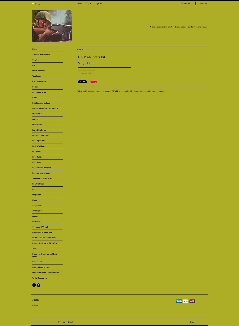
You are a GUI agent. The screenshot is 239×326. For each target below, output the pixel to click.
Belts (34, 189)
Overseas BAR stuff (40, 227)
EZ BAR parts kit (90, 49)
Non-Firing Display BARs (42, 232)
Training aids (37, 211)
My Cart (188, 3)
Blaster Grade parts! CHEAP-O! (44, 243)
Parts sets (36, 221)
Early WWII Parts (39, 146)
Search (79, 3)
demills (35, 216)
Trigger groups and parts (42, 178)
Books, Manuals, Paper (41, 267)
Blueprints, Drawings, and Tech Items (44, 255)
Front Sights (37, 124)
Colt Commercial (39, 81)
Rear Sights (37, 157)
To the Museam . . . (39, 278)
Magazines (36, 194)
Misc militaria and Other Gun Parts (45, 272)
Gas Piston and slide (40, 135)
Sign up (99, 3)
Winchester (36, 76)
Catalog (35, 60)
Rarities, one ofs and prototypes (45, 237)
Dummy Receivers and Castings (45, 108)
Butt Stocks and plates (41, 103)
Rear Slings (36, 162)
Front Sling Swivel (39, 130)
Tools (34, 248)
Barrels (35, 87)
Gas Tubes (36, 151)
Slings (34, 200)
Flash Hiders (37, 113)
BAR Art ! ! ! (37, 261)
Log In (89, 3)
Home (34, 49)
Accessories (37, 205)
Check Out (203, 3)
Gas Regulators (38, 140)
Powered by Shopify (65, 322)
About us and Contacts (41, 54)
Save (94, 82)
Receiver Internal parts (41, 173)
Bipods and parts (39, 92)
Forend (35, 119)
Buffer (34, 97)
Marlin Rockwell (38, 70)
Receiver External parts (41, 167)
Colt (34, 65)
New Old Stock (38, 184)
